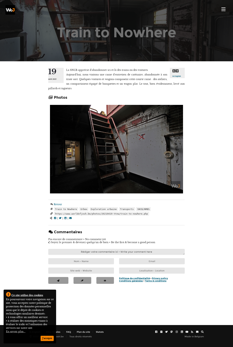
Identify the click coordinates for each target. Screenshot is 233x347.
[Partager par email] (70, 218)
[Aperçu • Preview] (105, 280)
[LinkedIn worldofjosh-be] (181, 332)
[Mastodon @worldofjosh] (171, 332)
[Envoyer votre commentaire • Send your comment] (58, 280)
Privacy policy (160, 278)
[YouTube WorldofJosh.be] (186, 332)
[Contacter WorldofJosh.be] (197, 332)
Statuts (100, 332)
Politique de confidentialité (134, 278)
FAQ (68, 332)
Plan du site (83, 332)
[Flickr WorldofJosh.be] (161, 332)
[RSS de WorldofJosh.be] (192, 332)
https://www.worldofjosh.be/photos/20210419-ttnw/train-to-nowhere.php (101, 213)
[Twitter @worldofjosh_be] (166, 332)
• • (143, 279)
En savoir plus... (15, 331)
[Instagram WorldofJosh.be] (176, 332)
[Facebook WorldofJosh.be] (156, 332)
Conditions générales (131, 281)
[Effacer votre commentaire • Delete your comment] (82, 280)
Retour (58, 204)
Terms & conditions (155, 281)
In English (176, 76)
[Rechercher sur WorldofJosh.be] (202, 332)
